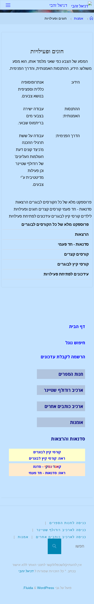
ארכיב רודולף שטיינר (63, 390)
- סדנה (38, 466)
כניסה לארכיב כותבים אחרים (61, 537)
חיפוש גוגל (75, 342)
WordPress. (38, 588)
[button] (47, 225)
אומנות (76, 422)
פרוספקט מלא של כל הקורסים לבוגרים (55, 224)
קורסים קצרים (76, 254)
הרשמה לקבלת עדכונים (63, 357)
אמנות (78, 18)
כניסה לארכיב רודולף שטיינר (61, 530)
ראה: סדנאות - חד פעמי (47, 472)
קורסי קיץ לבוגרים (73, 264)
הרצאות (82, 234)
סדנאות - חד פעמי (73, 244)
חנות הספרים (71, 374)
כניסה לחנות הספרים (67, 523)
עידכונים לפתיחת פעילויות (66, 274)
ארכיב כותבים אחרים (64, 406)
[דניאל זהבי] (81, 5)
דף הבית (77, 326)
